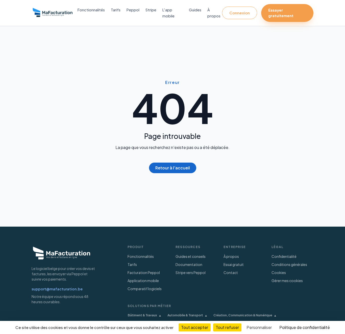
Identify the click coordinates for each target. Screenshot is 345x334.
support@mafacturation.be (57, 289)
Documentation (189, 264)
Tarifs (115, 10)
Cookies (279, 272)
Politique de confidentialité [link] (304, 327)
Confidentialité (284, 256)
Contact (231, 272)
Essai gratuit (234, 264)
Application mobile (143, 280)
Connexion (239, 12)
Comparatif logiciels (145, 288)
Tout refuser (227, 327)
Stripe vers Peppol (191, 272)
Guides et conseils (191, 256)
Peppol (133, 10)
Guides (195, 10)
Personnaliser (259, 327)
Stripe (150, 10)
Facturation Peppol (144, 272)
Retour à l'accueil (172, 167)
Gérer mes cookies (287, 280)
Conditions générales (289, 264)
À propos (231, 256)
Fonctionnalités (91, 10)
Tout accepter (194, 327)
